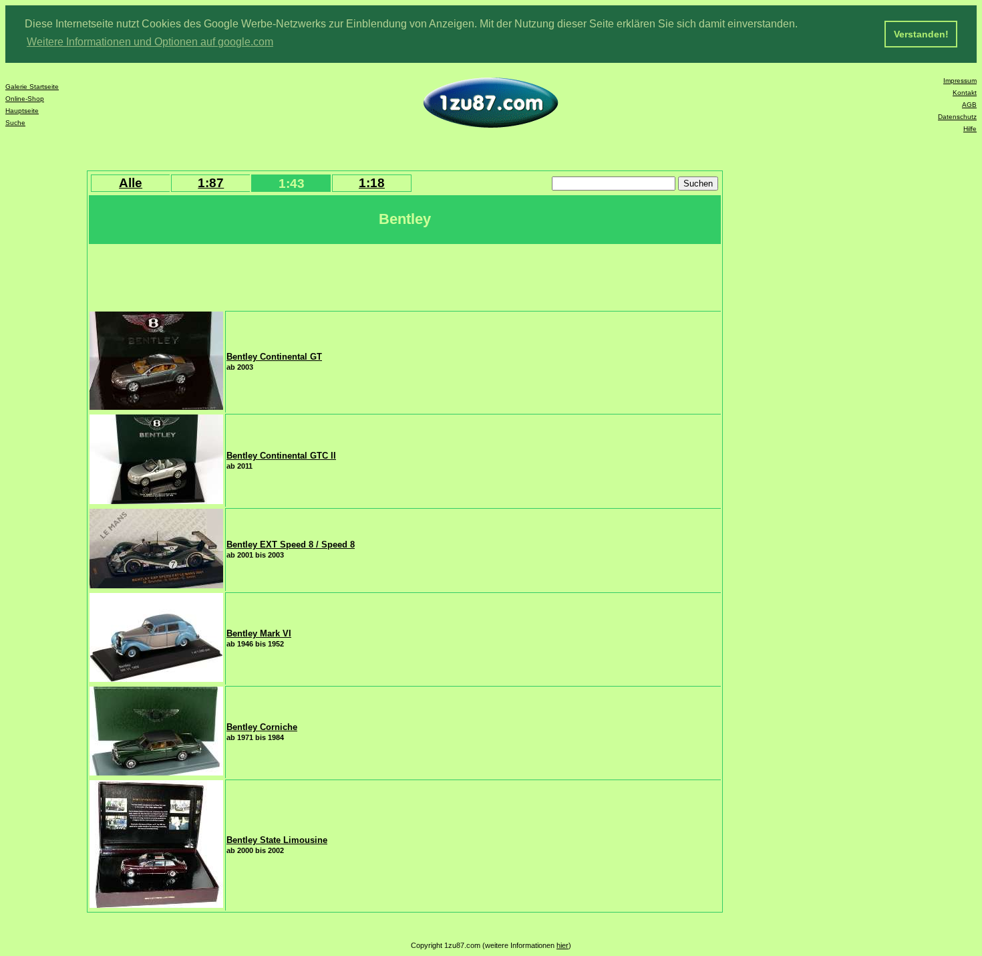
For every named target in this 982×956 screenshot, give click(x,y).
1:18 (372, 183)
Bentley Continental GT (274, 357)
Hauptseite (22, 110)
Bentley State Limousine (276, 840)
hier (562, 945)
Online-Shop (24, 98)
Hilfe (970, 128)
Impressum (960, 80)
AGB (969, 104)
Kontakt (965, 92)
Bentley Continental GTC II (281, 456)
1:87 (211, 183)
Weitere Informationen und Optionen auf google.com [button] (150, 41)
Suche (15, 122)
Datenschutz (957, 116)
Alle (130, 183)
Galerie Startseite (32, 86)
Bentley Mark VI (258, 633)
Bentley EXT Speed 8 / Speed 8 (290, 545)
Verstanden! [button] (921, 34)
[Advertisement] (333, 276)
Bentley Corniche (261, 727)
